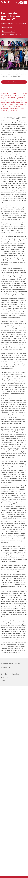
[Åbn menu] (25, 2)
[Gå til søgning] (21, 2)
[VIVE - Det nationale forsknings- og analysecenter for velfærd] (5, 2)
